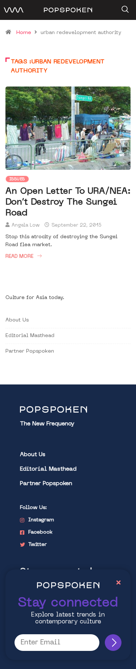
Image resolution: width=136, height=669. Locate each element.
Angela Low (26, 225)
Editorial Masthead (29, 335)
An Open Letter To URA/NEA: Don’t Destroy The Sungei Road (68, 202)
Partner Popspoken (29, 351)
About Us (17, 320)
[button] (124, 6)
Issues (17, 179)
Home (23, 32)
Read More (19, 256)
